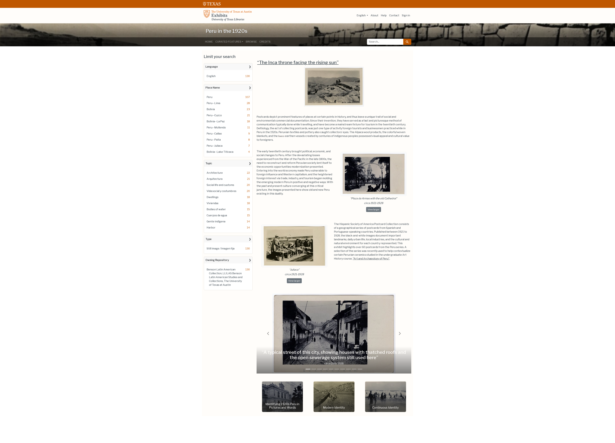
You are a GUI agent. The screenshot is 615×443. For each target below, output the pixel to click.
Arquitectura (214, 178)
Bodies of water (216, 209)
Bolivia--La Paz (216, 121)
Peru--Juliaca (214, 145)
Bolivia (211, 109)
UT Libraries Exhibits (228, 15)
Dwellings (212, 197)
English (211, 76)
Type (208, 239)
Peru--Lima (213, 103)
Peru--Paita (214, 139)
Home (209, 41)
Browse (251, 41)
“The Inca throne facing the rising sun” (298, 62)
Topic (208, 163)
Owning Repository (217, 260)
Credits (265, 41)
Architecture (215, 172)
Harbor (211, 227)
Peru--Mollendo (216, 127)
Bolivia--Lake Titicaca (220, 151)
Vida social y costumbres (221, 191)
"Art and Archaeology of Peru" (371, 258)
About (374, 15)
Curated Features (228, 41)
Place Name (212, 87)
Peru (209, 97)
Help (384, 15)
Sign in (406, 15)
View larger (374, 209)
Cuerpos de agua (217, 215)
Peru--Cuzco (214, 115)
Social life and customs (220, 185)
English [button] (361, 15)
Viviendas (212, 203)
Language (211, 66)
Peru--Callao (214, 133)
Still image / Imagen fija (220, 248)
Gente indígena (216, 221)
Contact (394, 15)
